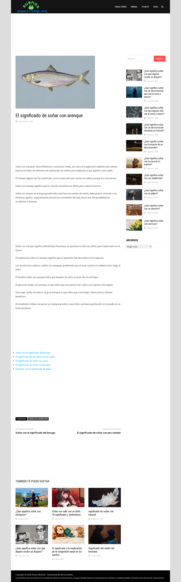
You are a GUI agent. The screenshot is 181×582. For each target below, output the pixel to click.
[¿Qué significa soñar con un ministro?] (134, 205)
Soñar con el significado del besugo (33, 352)
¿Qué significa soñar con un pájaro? (154, 192)
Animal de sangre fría (38, 419)
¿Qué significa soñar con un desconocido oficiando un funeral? (154, 127)
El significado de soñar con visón (32, 360)
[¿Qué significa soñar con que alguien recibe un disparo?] (134, 71)
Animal (134, 6)
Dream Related (38, 574)
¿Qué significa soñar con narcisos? (154, 222)
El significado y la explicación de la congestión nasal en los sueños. (67, 551)
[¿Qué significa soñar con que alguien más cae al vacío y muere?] (134, 108)
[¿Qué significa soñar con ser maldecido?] (134, 175)
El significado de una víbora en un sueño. (36, 356)
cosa (155, 6)
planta (145, 6)
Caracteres (121, 6)
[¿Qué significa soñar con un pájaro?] (134, 190)
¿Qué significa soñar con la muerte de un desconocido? (154, 144)
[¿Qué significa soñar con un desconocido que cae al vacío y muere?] (134, 88)
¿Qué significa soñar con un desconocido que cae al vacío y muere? (154, 92)
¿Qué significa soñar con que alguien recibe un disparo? (30, 550)
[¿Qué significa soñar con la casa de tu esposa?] (134, 158)
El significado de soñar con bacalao (33, 364)
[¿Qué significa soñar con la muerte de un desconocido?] (134, 141)
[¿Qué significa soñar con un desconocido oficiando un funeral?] (134, 125)
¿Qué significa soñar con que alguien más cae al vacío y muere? (154, 110)
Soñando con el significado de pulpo (33, 368)
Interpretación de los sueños (60, 574)
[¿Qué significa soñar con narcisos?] (134, 221)
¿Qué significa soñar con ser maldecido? (154, 177)
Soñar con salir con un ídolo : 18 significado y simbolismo (66, 513)
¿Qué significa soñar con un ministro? (154, 207)
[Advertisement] (90, 31)
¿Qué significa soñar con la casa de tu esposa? (154, 161)
